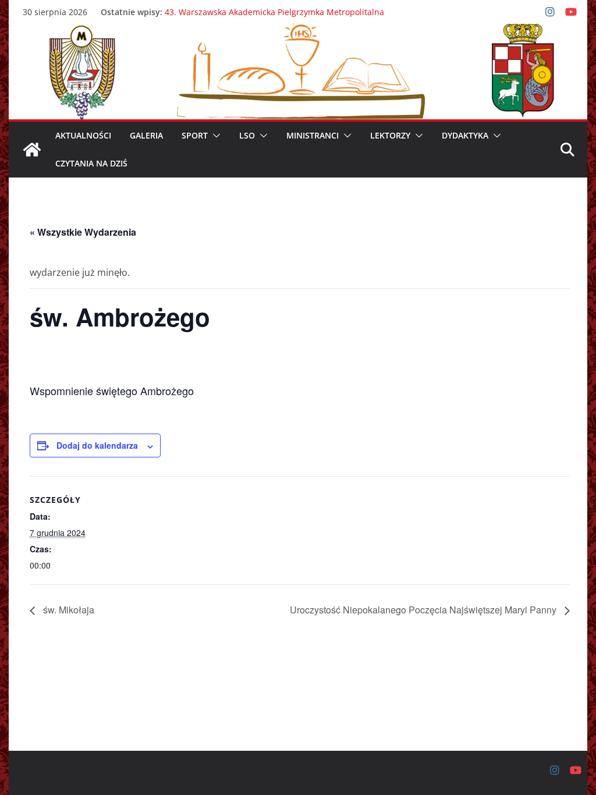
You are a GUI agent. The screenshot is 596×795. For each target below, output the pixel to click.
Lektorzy (390, 135)
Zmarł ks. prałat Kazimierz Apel (225, 6)
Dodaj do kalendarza (97, 445)
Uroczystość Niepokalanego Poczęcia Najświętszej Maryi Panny (424, 609)
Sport (195, 135)
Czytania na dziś (91, 163)
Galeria (146, 135)
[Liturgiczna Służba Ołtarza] (32, 150)
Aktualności (83, 135)
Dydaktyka (465, 135)
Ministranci (312, 135)
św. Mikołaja (67, 609)
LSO (247, 135)
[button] (214, 135)
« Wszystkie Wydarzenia (83, 232)
